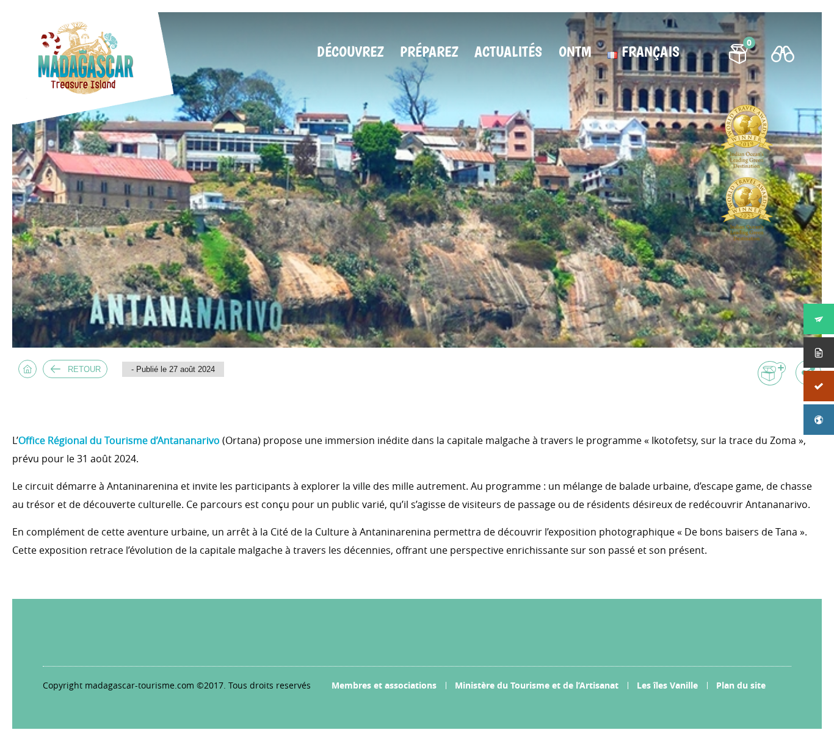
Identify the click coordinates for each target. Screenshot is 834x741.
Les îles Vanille (667, 685)
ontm (575, 52)
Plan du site (741, 685)
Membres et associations (384, 685)
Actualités (508, 52)
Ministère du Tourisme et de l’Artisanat (536, 685)
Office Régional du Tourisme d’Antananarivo (119, 440)
